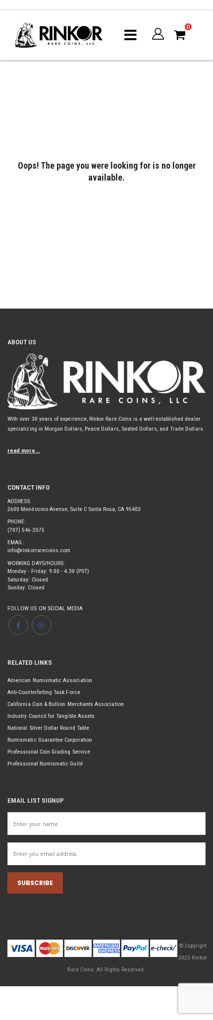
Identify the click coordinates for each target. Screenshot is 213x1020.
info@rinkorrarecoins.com (38, 550)
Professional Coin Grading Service (48, 751)
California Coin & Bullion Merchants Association (65, 704)
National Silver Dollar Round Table (48, 727)
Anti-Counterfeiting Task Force (43, 692)
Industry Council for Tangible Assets (51, 715)
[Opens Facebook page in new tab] (18, 625)
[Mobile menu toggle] (130, 35)
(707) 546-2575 (26, 529)
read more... (23, 450)
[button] (158, 33)
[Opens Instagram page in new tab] (42, 625)
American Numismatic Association (49, 680)
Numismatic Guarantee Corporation (49, 739)
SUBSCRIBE (35, 883)
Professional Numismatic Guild (45, 763)
